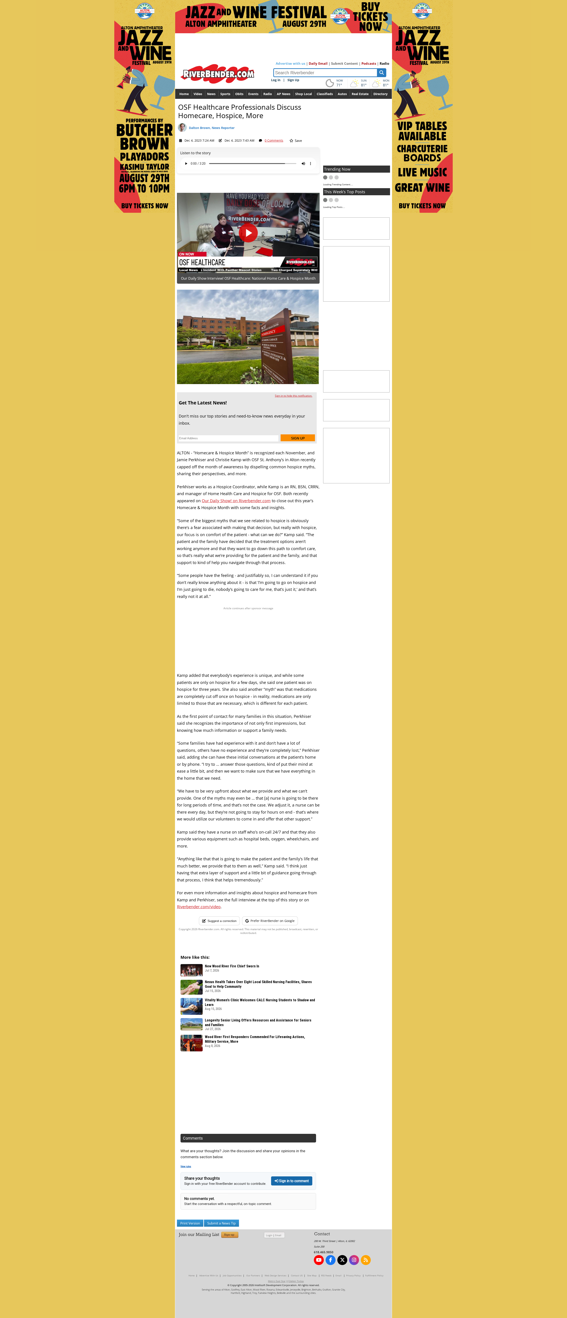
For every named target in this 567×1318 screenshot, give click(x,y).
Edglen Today (296, 1281)
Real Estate (360, 94)
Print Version (190, 1223)
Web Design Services (275, 1275)
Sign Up (293, 80)
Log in (275, 80)
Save (298, 140)
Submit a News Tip (221, 1223)
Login (269, 1235)
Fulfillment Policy (374, 1275)
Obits (239, 94)
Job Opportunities (232, 1275)
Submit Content (344, 63)
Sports (225, 94)
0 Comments (274, 140)
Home (184, 94)
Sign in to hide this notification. (293, 396)
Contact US (297, 1275)
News (211, 94)
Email (278, 1235)
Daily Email (318, 63)
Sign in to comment (293, 1181)
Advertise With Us (208, 1275)
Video (198, 94)
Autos (342, 94)
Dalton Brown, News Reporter (212, 128)
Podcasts (368, 63)
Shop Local (303, 94)
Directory (380, 94)
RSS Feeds (326, 1275)
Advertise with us (290, 63)
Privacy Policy (353, 1275)
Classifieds (325, 94)
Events (253, 94)
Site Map (312, 1275)
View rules (186, 1166)
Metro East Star (277, 1281)
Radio (384, 63)
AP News (283, 94)
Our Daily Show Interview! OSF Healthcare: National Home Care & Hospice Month (248, 278)
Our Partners (253, 1275)
